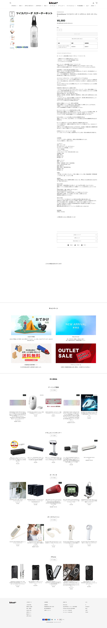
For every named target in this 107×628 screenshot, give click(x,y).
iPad (20, 5)
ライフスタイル (70, 5)
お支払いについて (77, 234)
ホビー (87, 5)
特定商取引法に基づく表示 (49, 606)
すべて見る (53, 390)
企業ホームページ (47, 610)
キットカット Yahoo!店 (67, 610)
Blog (86, 608)
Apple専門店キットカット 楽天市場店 (70, 606)
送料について (77, 237)
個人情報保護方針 (47, 608)
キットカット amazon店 (67, 612)
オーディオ (53, 5)
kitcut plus (65, 604)
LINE (86, 610)
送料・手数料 (29, 608)
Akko (93, 5)
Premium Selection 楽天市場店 (69, 608)
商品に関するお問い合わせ (77, 38)
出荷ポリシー (29, 612)
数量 (58, 27)
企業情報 (46, 604)
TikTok (86, 612)
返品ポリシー (29, 614)
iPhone (14, 5)
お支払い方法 (29, 610)
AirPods (38, 5)
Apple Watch (29, 5)
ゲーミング (61, 5)
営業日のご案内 (29, 606)
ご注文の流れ (29, 604)
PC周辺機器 (80, 5)
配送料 (60, 23)
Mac (45, 5)
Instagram (87, 606)
